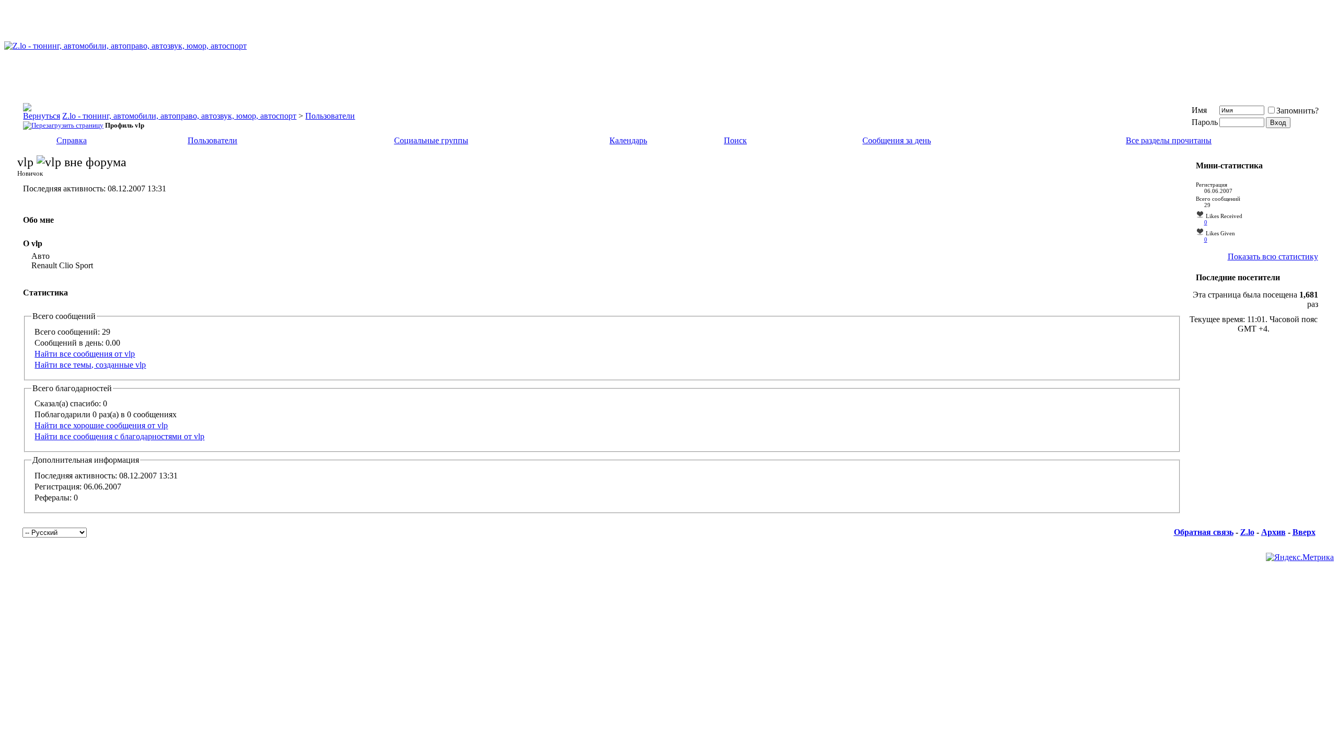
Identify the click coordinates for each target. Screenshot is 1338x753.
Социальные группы (431, 140)
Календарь (628, 140)
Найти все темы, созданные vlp (90, 364)
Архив (1273, 532)
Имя (1199, 110)
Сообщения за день (896, 140)
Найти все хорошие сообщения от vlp (101, 425)
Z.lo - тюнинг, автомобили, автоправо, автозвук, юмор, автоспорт (179, 115)
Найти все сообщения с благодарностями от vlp (119, 436)
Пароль (1205, 122)
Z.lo (1247, 532)
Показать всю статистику (1273, 256)
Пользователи (330, 115)
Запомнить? (1297, 110)
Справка (71, 140)
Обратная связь (1203, 532)
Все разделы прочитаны (1169, 140)
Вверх (1304, 532)
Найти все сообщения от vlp (84, 353)
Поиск (735, 140)
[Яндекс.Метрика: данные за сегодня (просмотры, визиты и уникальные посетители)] (1300, 557)
